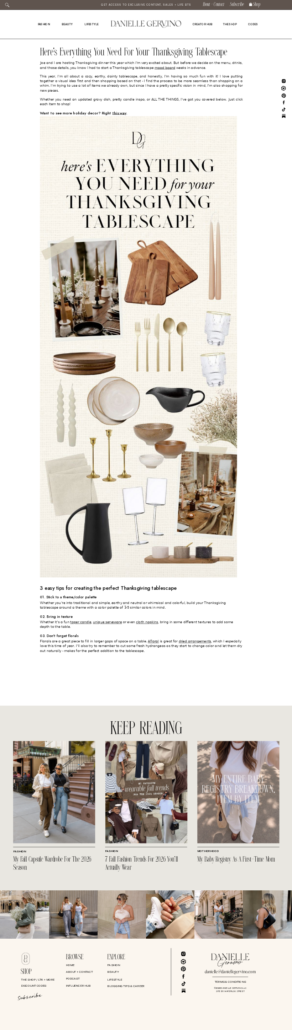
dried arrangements (195, 641)
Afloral (153, 641)
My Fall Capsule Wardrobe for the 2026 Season (52, 863)
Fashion (19, 851)
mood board (165, 67)
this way (120, 113)
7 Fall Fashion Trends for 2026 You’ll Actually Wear (141, 863)
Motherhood (207, 851)
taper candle (80, 622)
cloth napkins (147, 622)
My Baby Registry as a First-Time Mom (236, 859)
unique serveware (107, 622)
